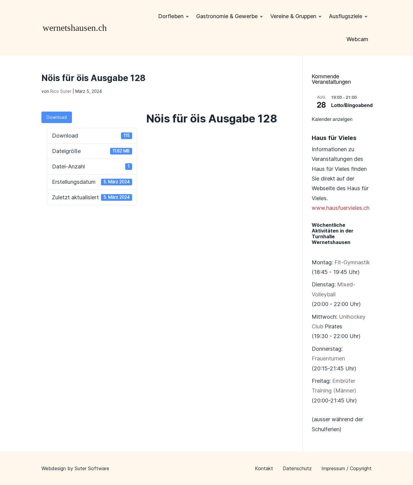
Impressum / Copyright (346, 468)
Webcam (357, 39)
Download (57, 117)
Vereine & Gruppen (293, 16)
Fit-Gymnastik (352, 262)
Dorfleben (171, 16)
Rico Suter (60, 91)
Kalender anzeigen (332, 119)
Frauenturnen (328, 358)
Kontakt (264, 468)
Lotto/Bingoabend (352, 105)
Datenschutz (297, 468)
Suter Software (92, 468)
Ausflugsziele (345, 16)
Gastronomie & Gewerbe (227, 16)
